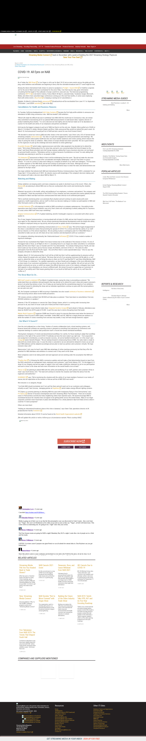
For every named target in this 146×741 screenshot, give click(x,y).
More (128, 110)
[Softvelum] (66, 671)
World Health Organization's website (68, 414)
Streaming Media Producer (100, 726)
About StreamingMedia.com (63, 730)
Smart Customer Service (100, 722)
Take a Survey (89, 51)
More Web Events (125, 165)
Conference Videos (60, 714)
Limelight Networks (24, 206)
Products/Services (68, 47)
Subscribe (28, 51)
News (35, 51)
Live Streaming (17, 47)
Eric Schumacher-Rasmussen (36, 65)
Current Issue (65, 447)
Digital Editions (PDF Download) (65, 712)
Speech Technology (99, 723)
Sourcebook (55, 31)
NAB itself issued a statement (28, 280)
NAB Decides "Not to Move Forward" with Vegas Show (47, 598)
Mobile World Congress (25, 313)
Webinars (66, 51)
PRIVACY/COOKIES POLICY (23, 732)
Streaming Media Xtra (61, 717)
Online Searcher (97, 720)
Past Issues (82, 447)
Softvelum (63, 236)
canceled (37, 103)
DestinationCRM (97, 711)
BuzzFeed (38, 98)
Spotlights (58, 728)
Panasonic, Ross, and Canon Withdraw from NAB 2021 (66, 567)
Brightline (56, 388)
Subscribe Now (72, 441)
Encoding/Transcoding (30, 47)
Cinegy (20, 340)
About (106, 51)
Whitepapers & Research (54, 51)
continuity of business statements (80, 292)
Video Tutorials (59, 715)
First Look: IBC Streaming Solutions (113, 149)
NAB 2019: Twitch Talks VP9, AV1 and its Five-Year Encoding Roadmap (84, 599)
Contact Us (58, 731)
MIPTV (28, 94)
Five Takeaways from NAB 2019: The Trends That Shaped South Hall (27, 633)
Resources (79, 51)
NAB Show (32, 82)
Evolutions (36, 411)
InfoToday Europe (98, 717)
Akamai (20, 186)
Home (22, 51)
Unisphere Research (99, 728)
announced (46, 101)
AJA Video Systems (49, 112)
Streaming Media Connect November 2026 (12, 31)
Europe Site (31, 31)
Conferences (98, 51)
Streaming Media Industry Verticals (64, 720)
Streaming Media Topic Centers (63, 718)
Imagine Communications (26, 214)
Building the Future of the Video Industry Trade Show (66, 598)
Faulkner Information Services (101, 714)
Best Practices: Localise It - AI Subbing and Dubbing (116, 104)
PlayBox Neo (22, 360)
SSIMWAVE (22, 377)
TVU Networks (22, 158)
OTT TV (41, 47)
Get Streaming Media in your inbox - (73, 739)
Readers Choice (59, 723)
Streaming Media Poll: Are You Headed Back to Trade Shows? (27, 569)
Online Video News (20, 66)
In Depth (41, 51)
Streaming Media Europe (100, 725)
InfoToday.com (97, 715)
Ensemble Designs (24, 146)
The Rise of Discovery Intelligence (113, 289)
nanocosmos (35, 137)
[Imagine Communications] (48, 671)
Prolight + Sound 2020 (70, 88)
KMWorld (95, 718)
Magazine (58, 711)
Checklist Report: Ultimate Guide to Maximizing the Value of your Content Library (116, 297)
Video (71, 51)
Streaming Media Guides (62, 722)
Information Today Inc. (22, 713)
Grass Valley (62, 227)
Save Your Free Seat (71, 57)
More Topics (91, 47)
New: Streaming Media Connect (25, 597)
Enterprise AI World (98, 712)
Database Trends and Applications (103, 709)
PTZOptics (21, 394)
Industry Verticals (80, 47)
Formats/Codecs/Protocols (53, 47)
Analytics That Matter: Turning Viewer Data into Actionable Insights (115, 157)
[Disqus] (56, 479)
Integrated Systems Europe (57, 308)
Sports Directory (43, 31)
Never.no (21, 370)
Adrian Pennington (21, 65)
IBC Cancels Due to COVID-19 (84, 566)
